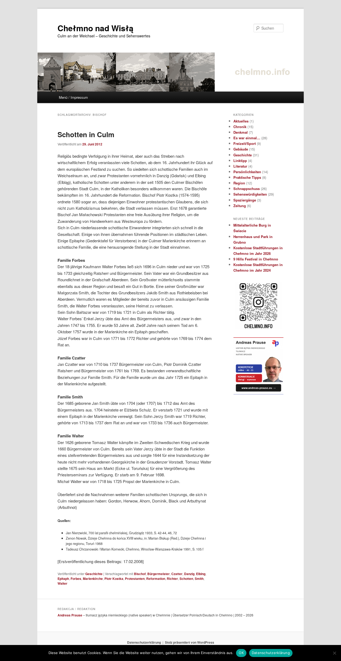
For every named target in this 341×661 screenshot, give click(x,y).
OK (241, 653)
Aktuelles (241, 121)
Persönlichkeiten (247, 171)
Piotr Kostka (113, 578)
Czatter (176, 573)
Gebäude (240, 149)
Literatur (240, 166)
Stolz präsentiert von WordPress (189, 642)
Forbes (76, 578)
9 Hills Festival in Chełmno (255, 259)
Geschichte (94, 573)
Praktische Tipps (247, 177)
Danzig (189, 573)
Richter (172, 578)
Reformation (155, 578)
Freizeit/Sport (244, 143)
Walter (62, 583)
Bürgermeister (158, 573)
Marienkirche (93, 578)
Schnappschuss (246, 188)
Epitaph (63, 578)
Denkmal (240, 132)
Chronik (239, 126)
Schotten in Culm (86, 134)
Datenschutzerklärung (144, 642)
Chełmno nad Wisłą (95, 28)
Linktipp (240, 160)
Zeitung (239, 205)
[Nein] (334, 653)
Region (239, 182)
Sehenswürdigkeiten (250, 194)
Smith (199, 578)
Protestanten (135, 578)
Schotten (186, 578)
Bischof (140, 573)
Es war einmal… (246, 137)
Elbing (200, 573)
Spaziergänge (244, 200)
